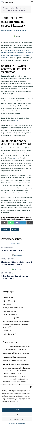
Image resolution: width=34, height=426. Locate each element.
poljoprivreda (16, 376)
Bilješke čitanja (20, 31)
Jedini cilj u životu (9, 314)
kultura (14, 229)
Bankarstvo (6, 297)
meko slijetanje (6, 370)
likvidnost (28, 368)
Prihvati (17, 409)
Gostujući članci (8, 311)
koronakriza (17, 368)
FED (14, 356)
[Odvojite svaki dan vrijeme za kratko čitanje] (17, 269)
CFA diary (6, 304)
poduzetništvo (8, 376)
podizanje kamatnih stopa (12, 373)
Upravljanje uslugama (16, 404)
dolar (19, 349)
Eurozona (9, 357)
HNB (24, 360)
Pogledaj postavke (17, 419)
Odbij (17, 414)
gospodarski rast (16, 360)
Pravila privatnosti (21, 423)
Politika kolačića (12, 423)
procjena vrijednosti (23, 379)
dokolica (5, 229)
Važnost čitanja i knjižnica (12, 250)
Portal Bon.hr (23, 376)
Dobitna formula (12, 349)
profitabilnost (6, 381)
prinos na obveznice (10, 379)
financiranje (6, 360)
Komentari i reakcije (9, 318)
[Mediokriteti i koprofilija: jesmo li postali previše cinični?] (17, 255)
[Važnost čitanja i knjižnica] (17, 244)
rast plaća (23, 381)
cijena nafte (25, 347)
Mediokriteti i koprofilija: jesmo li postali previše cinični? (16, 263)
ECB (14, 353)
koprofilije (16, 158)
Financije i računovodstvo (11, 308)
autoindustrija (6, 346)
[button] (31, 387)
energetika (20, 353)
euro (4, 357)
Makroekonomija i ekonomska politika (15, 321)
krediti (22, 368)
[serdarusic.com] (7, 2)
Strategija (6, 330)
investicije (16, 364)
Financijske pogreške (22, 357)
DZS (10, 353)
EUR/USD (26, 353)
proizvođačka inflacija (15, 381)
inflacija (7, 364)
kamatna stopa (7, 368)
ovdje (16, 120)
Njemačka (23, 371)
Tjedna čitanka (7, 334)
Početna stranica (8, 8)
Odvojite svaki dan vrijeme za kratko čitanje (14, 277)
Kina (12, 368)
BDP (19, 347)
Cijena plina (5, 349)
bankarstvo (14, 347)
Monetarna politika (15, 370)
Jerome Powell (24, 364)
